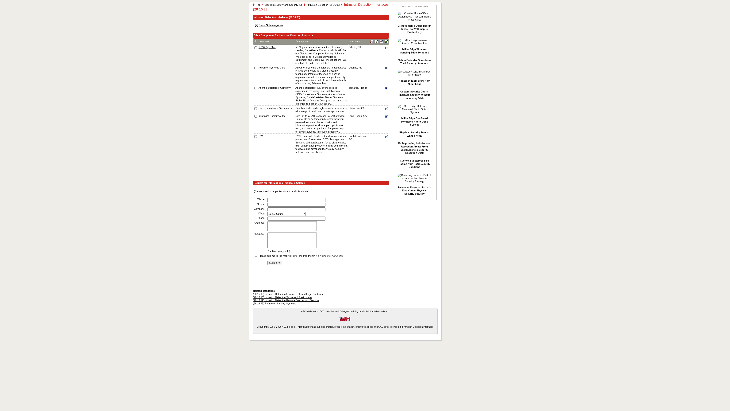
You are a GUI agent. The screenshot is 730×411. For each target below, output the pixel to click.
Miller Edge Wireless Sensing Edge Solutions (414, 51)
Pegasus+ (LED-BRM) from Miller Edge (414, 82)
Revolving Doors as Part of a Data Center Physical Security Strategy (414, 190)
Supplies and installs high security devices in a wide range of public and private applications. (321, 110)
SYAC (262, 136)
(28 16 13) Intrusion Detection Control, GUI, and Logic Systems (288, 294)
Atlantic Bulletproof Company (275, 87)
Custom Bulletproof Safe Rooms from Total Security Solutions (414, 163)
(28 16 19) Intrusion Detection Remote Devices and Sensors (286, 300)
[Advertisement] (322, 168)
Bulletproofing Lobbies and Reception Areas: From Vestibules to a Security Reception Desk (414, 148)
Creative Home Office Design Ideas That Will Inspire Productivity (414, 28)
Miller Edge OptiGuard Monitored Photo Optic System (414, 121)
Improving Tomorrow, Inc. (272, 116)
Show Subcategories (271, 25)
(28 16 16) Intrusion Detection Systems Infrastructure (282, 297)
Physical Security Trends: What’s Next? (414, 134)
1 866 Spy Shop (267, 47)
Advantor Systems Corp (272, 67)
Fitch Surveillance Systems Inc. (276, 108)
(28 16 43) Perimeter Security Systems (274, 303)
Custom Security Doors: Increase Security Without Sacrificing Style (414, 94)
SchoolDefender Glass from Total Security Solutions (414, 62)
